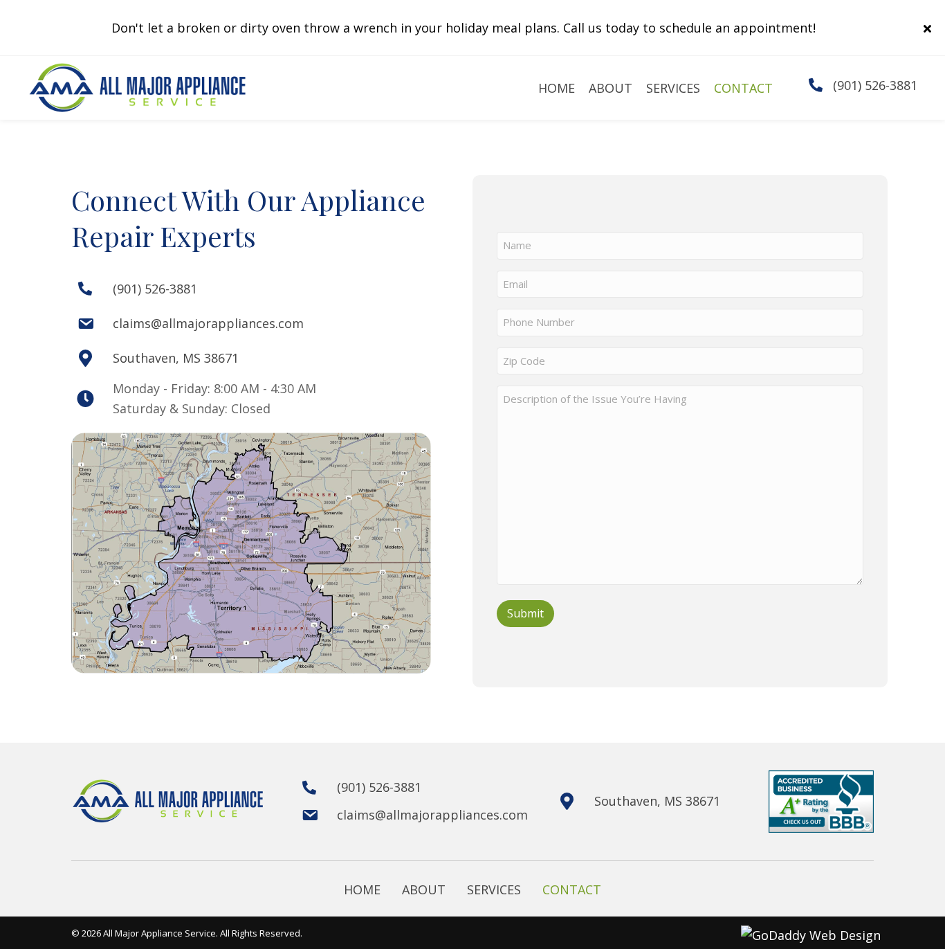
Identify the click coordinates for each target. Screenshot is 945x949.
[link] (556, 88)
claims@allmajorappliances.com (208, 323)
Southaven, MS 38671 (176, 358)
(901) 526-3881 (875, 85)
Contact (571, 889)
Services (494, 889)
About (424, 889)
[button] (929, 27)
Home (362, 889)
